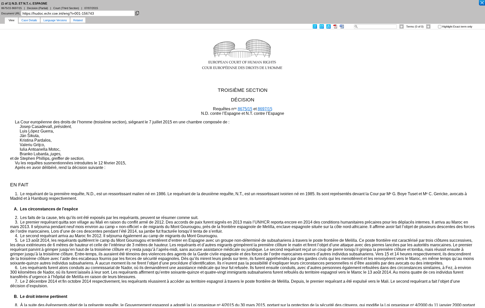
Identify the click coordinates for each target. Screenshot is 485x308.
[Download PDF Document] (335, 26)
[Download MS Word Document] (342, 26)
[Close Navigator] (481, 3)
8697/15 (265, 109)
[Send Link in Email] (322, 26)
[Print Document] (328, 26)
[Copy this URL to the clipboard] (137, 12)
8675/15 (245, 109)
